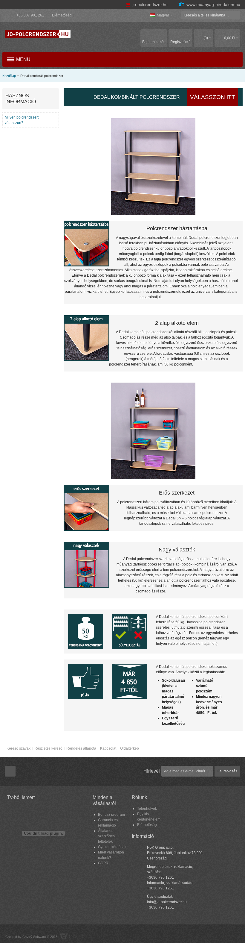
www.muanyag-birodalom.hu (212, 4)
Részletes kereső (48, 748)
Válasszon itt (212, 97)
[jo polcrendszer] (38, 34)
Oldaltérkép (129, 748)
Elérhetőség (62, 15)
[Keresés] (236, 15)
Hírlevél (151, 771)
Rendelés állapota (81, 748)
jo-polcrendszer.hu (150, 4)
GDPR (103, 863)
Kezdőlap (9, 76)
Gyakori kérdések (112, 847)
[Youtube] (10, 771)
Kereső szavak (18, 748)
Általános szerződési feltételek (107, 836)
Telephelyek (147, 808)
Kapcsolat (108, 748)
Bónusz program (111, 814)
